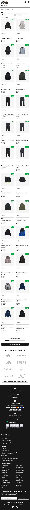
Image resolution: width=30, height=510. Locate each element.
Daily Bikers (4, 467)
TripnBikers (18, 482)
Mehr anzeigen (15, 344)
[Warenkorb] (28, 2)
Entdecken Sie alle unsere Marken (15, 381)
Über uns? (3, 448)
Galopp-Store (4, 475)
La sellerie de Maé (5, 482)
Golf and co (4, 477)
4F (2, 36)
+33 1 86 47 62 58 (15, 397)
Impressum (4, 455)
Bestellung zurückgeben (15, 419)
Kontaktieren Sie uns (15, 393)
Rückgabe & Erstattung (7, 453)
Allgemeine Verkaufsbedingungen (9, 452)
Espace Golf (4, 472)
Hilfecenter (3, 438)
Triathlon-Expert (19, 480)
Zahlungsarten (4, 457)
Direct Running (5, 469)
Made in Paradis (5, 484)
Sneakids (18, 475)
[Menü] (1, 6)
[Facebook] (13, 507)
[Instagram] (17, 507)
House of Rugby (5, 480)
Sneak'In (18, 474)
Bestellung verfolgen (6, 440)
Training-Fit (18, 479)
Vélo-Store (18, 484)
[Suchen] (5, 5)
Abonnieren (23, 498)
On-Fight (3, 487)
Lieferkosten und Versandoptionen (9, 458)
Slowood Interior (20, 470)
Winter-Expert (19, 485)
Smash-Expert (19, 472)
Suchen (8, 6)
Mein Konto (4, 437)
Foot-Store (3, 474)
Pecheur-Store (19, 467)
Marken (8, 9)
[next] (29, 366)
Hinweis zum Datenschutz (7, 460)
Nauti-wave (4, 485)
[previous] (1, 366)
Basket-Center (4, 465)
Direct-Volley (4, 470)
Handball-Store (5, 479)
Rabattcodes (4, 443)
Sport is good (19, 477)
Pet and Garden (19, 469)
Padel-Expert (19, 465)
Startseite (3, 9)
